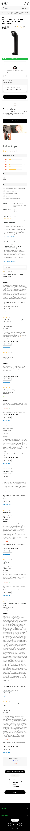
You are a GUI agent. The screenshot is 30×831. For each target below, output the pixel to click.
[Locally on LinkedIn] (16, 824)
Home (2, 12)
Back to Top (15, 760)
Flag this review (6, 312)
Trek (12, 12)
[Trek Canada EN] (6, 436)
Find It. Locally (24, 8)
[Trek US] (6, 282)
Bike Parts (10, 13)
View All (14, 792)
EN (21, 3)
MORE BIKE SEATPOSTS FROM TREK (15, 771)
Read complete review (9, 236)
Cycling (26, 12)
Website (23, 76)
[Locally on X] (20, 824)
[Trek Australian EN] (6, 330)
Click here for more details (13, 115)
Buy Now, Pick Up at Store (13, 87)
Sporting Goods (19, 12)
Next (15, 763)
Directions (8, 76)
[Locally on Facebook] (13, 824)
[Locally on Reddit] (9, 824)
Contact (16, 76)
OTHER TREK (15, 775)
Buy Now (15, 96)
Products (7, 12)
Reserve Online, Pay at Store (14, 89)
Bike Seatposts (18, 13)
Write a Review (15, 121)
